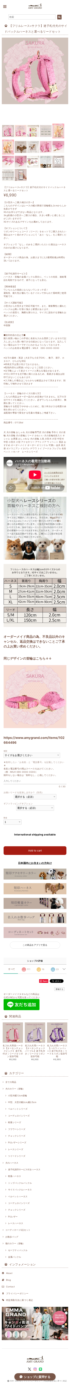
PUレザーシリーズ (17, 1142)
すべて (11, 969)
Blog (8, 1280)
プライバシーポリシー (17, 1293)
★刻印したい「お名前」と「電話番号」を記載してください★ (34, 764)
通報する (59, 989)
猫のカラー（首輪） (15, 1243)
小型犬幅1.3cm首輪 (17, 1095)
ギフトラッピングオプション (18, 803)
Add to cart (35, 850)
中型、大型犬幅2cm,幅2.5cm (22, 1102)
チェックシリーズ (16, 1135)
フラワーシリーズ (16, 1129)
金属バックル (14, 1257)
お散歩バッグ (11, 1236)
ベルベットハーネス (17, 1196)
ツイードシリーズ (16, 1156)
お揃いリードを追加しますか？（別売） (24, 792)
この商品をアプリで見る (35, 945)
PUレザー (13, 1216)
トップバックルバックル (20, 1183)
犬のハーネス (11, 1162)
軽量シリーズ (14, 1122)
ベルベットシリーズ (17, 1108)
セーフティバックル (17, 1250)
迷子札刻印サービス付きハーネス (24, 1169)
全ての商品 (10, 1082)
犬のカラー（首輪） (15, 1088)
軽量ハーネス (14, 1176)
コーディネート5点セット (17, 1230)
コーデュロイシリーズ (19, 1115)
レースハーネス (15, 1223)
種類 (5, 751)
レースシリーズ (15, 1149)
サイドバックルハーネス (20, 1189)
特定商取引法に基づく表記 (19, 1300)
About (9, 1273)
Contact (10, 1286)
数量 (5, 818)
